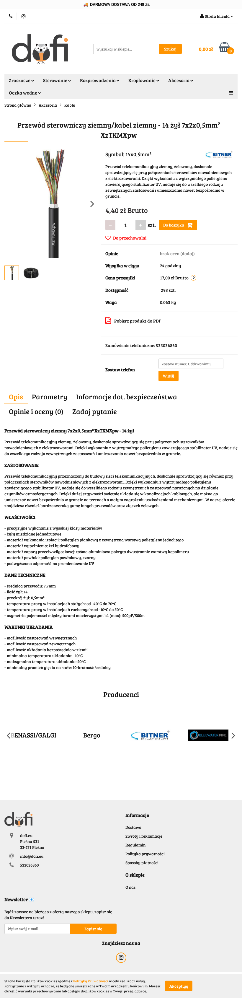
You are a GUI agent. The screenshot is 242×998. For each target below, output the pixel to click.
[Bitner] (219, 154)
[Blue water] (208, 735)
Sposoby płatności (141, 862)
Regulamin (135, 845)
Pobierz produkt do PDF (137, 321)
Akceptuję (178, 986)
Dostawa (133, 827)
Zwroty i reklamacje (143, 836)
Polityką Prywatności (90, 981)
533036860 (29, 865)
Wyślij (168, 376)
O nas (130, 887)
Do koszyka (174, 225)
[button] (137, 815)
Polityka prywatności (145, 854)
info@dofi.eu (31, 856)
